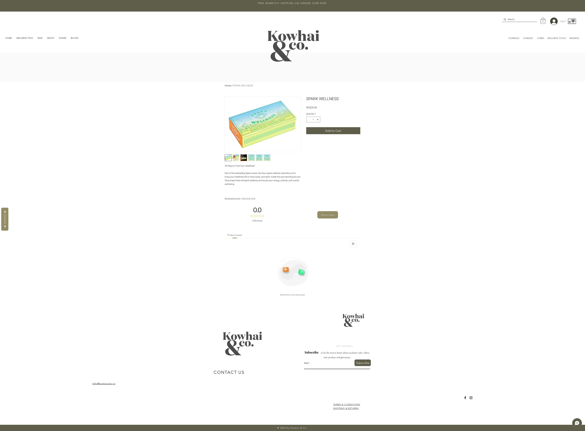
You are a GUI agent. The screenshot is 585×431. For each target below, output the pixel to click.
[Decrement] (308, 119)
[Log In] (551, 21)
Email (306, 363)
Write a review (327, 215)
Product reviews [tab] (234, 235)
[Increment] (318, 119)
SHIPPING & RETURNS (346, 408)
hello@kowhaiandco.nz (103, 383)
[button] (51, 38)
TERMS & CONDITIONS (346, 404)
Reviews (4, 219)
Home (228, 85)
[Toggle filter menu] (353, 243)
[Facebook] (465, 398)
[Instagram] (471, 398)
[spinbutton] (313, 119)
